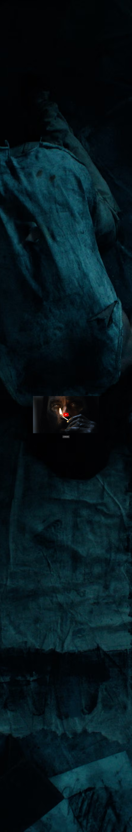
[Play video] (66, 414)
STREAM (66, 436)
